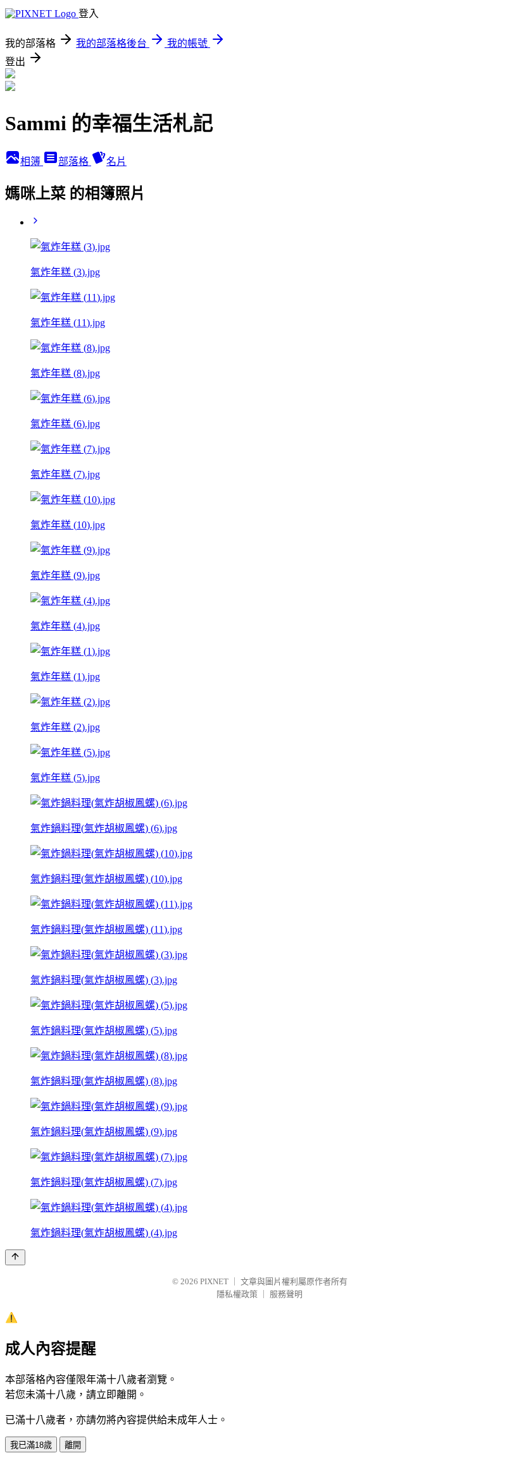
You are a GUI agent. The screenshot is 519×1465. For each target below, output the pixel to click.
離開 (73, 1445)
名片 (116, 161)
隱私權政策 (237, 1294)
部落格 (74, 161)
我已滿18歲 (31, 1445)
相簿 (31, 161)
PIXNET (214, 1281)
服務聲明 (286, 1294)
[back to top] (15, 1257)
